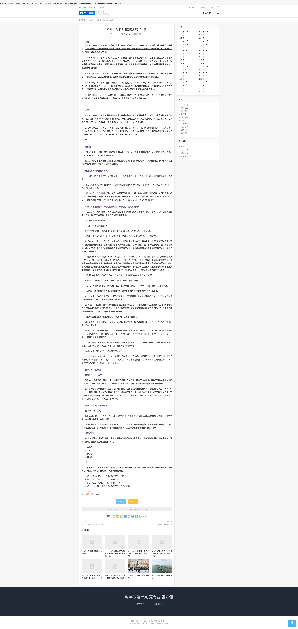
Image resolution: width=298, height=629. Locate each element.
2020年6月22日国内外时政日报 (93, 524)
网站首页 (208, 13)
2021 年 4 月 (183, 79)
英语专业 (105, 20)
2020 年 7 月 (203, 85)
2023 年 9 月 (203, 44)
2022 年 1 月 (203, 63)
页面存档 (202, 8)
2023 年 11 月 (203, 41)
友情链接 (192, 8)
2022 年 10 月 (203, 57)
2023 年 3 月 (183, 51)
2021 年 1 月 (203, 82)
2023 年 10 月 (183, 44)
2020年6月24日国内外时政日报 (161, 524)
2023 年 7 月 (183, 47)
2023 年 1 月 (183, 54)
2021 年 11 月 (203, 66)
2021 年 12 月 (183, 66)
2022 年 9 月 (183, 60)
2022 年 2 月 (183, 63)
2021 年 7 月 (203, 73)
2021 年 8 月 (183, 73)
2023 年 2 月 (203, 51)
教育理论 (184, 114)
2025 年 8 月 (203, 35)
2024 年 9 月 (203, 38)
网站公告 (184, 120)
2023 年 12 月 (183, 41)
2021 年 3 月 (203, 79)
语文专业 (184, 130)
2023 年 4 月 (203, 47)
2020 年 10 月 (183, 85)
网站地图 (150, 621)
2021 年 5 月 (203, 76)
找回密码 (101, 8)
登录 (182, 146)
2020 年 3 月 (203, 91)
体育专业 (184, 108)
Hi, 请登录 (83, 8)
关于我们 (140, 604)
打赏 (134, 502)
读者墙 (211, 8)
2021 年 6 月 (183, 76)
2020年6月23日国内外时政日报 (127, 29)
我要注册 (92, 8)
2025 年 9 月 (183, 35)
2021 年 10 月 (183, 69)
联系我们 (158, 604)
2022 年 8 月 (203, 60)
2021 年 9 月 (203, 69)
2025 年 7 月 (183, 38)
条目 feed (184, 150)
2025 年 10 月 (203, 32)
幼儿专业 (184, 111)
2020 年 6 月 (183, 88)
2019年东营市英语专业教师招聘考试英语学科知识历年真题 (162, 553)
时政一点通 (87, 13)
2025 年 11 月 (183, 32)
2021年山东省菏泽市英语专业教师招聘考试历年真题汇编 (138, 553)
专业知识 (98, 20)
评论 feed (184, 153)
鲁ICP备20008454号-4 (160, 621)
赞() (122, 502)
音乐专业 (184, 133)
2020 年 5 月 (203, 88)
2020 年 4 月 (183, 91)
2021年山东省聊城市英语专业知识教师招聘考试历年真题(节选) (115, 553)
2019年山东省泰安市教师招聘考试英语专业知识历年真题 (92, 578)
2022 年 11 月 (183, 57)
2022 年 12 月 (203, 54)
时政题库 (184, 117)
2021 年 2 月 (183, 82)
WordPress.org (186, 156)
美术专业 (184, 124)
